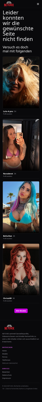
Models (5, 354)
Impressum (6, 378)
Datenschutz (7, 375)
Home (4, 351)
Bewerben (6, 372)
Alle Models (21, 311)
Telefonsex (6, 360)
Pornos (4, 357)
